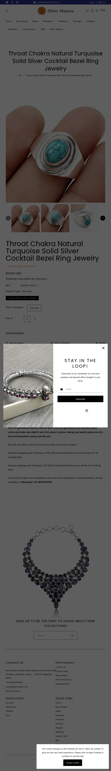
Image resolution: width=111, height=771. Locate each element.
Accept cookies (72, 763)
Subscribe (80, 399)
